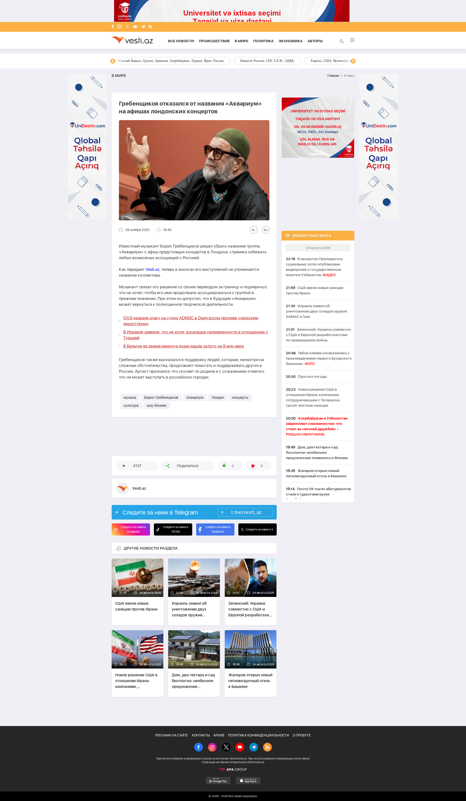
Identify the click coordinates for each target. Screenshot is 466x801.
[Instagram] (119, 27)
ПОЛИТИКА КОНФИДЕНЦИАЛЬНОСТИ (258, 735)
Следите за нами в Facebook (217, 529)
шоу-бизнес (157, 405)
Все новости (181, 41)
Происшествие (214, 41)
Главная (333, 75)
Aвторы (315, 41)
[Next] (353, 61)
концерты (240, 397)
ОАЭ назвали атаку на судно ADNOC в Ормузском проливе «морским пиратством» (190, 320)
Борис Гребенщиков (161, 397)
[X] (226, 747)
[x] (127, 27)
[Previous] (113, 61)
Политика (263, 41)
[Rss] (150, 27)
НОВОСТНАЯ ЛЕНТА (311, 235)
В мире (241, 41)
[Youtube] (135, 27)
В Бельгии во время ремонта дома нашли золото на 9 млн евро (183, 346)
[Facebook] (113, 27)
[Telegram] (143, 27)
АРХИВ (218, 735)
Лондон (218, 397)
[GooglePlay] (218, 780)
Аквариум (195, 397)
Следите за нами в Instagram (133, 529)
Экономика (291, 41)
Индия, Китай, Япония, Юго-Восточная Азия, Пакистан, (262, 61)
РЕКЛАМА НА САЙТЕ (171, 735)
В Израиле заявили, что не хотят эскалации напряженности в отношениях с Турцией (195, 335)
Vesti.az (152, 269)
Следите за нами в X (259, 529)
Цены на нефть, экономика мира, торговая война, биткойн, (161, 61)
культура (131, 405)
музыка (130, 397)
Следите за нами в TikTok (175, 529)
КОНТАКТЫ (201, 735)
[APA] (233, 769)
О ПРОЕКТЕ (302, 735)
